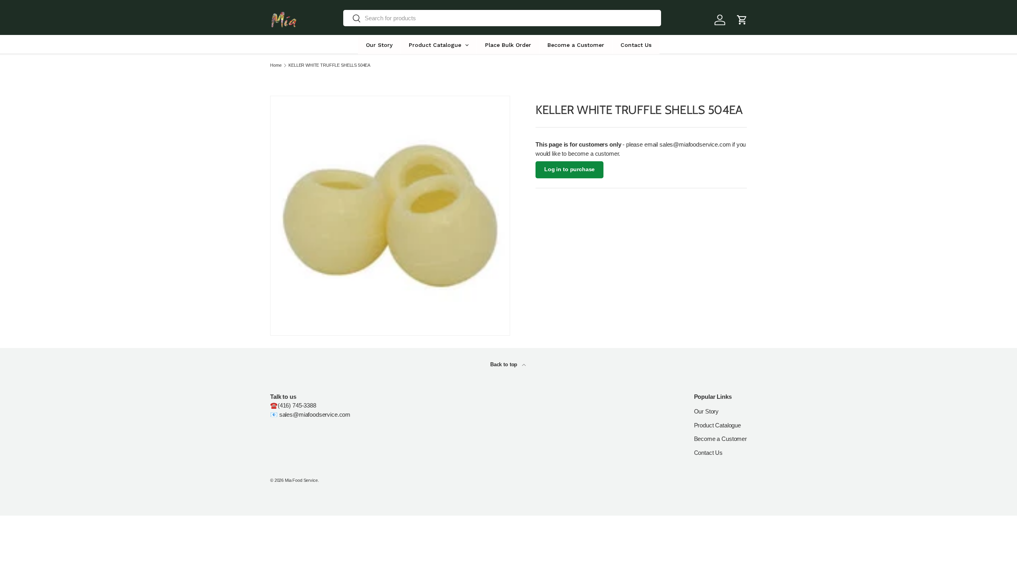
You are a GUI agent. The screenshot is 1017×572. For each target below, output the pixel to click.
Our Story (706, 411)
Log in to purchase (569, 169)
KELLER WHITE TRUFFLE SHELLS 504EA (329, 65)
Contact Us (708, 452)
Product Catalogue (717, 425)
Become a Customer (720, 438)
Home (275, 65)
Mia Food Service (301, 480)
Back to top (504, 364)
